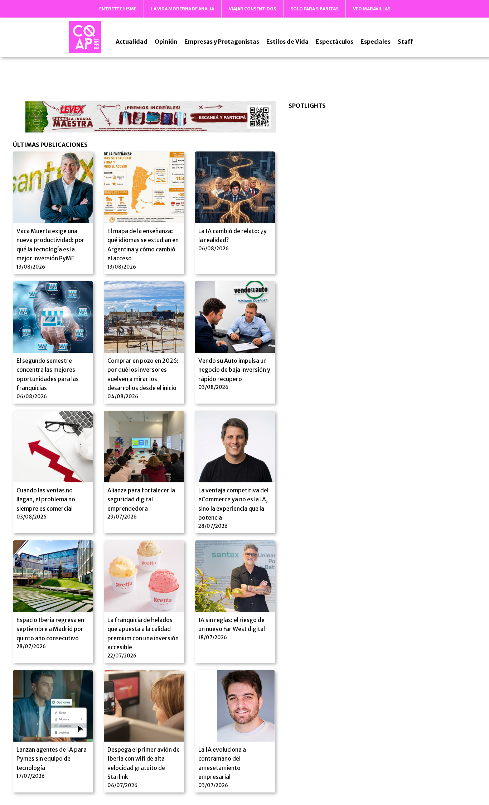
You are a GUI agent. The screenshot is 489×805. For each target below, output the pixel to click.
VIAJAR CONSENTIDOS (252, 8)
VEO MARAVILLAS (371, 8)
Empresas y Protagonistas (221, 41)
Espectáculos (334, 41)
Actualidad (131, 41)
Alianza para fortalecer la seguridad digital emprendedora (141, 499)
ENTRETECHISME (117, 8)
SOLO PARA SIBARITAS (314, 8)
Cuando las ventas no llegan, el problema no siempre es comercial (45, 499)
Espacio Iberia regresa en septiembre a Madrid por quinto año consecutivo (50, 629)
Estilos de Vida (287, 41)
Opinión (166, 41)
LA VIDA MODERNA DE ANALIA (182, 8)
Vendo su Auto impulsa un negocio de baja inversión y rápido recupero (234, 369)
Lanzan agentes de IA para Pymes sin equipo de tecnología (51, 758)
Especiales (375, 41)
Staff (405, 41)
